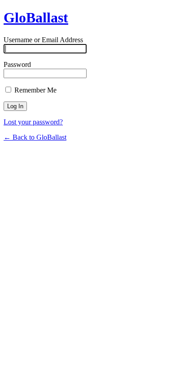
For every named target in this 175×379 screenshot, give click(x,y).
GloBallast (36, 17)
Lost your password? (33, 122)
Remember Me (35, 90)
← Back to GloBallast (35, 137)
